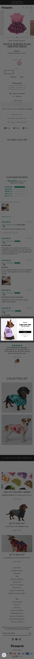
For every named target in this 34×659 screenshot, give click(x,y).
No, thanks (25, 336)
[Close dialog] (32, 319)
